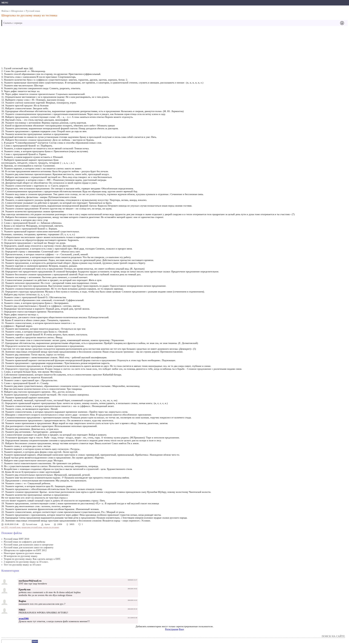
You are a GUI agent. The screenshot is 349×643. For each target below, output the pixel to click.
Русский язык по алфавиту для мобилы (24, 541)
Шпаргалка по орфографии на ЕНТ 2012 (25, 550)
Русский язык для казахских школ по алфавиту (28, 547)
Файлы (5, 11)
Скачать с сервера (12, 23)
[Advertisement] (84, 47)
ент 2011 (4, 527)
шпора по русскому (51, 527)
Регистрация (171, 629)
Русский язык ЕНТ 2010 (16, 538)
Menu (4, 2)
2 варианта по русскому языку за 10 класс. (26, 561)
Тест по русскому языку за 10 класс (22, 564)
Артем (47, 524)
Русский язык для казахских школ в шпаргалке (28, 544)
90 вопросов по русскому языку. (21, 556)
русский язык (14, 527)
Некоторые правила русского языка (22, 553)
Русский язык (33, 11)
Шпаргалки (17, 11)
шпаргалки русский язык (32, 527)
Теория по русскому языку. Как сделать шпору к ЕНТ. (32, 559)
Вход (181, 629)
